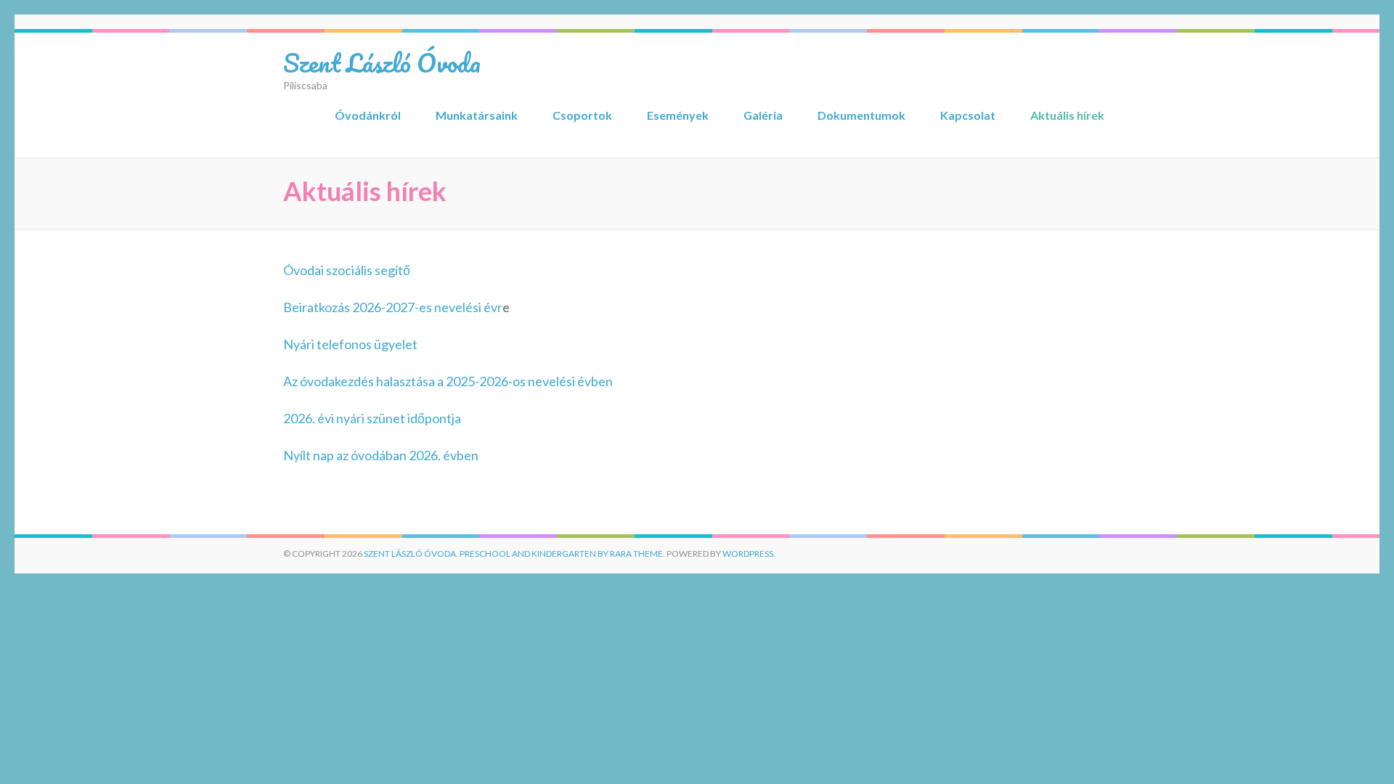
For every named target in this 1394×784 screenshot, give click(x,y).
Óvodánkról (368, 115)
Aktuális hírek (1067, 115)
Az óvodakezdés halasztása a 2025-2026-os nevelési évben (448, 381)
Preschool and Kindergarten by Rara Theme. (562, 553)
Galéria (763, 115)
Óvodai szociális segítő (346, 270)
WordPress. (748, 553)
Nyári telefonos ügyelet (350, 344)
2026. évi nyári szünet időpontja (372, 418)
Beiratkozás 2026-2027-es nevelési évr (392, 307)
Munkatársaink (477, 115)
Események (678, 115)
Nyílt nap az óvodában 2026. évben (380, 455)
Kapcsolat (967, 115)
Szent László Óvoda (382, 62)
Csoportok (582, 115)
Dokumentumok (861, 115)
